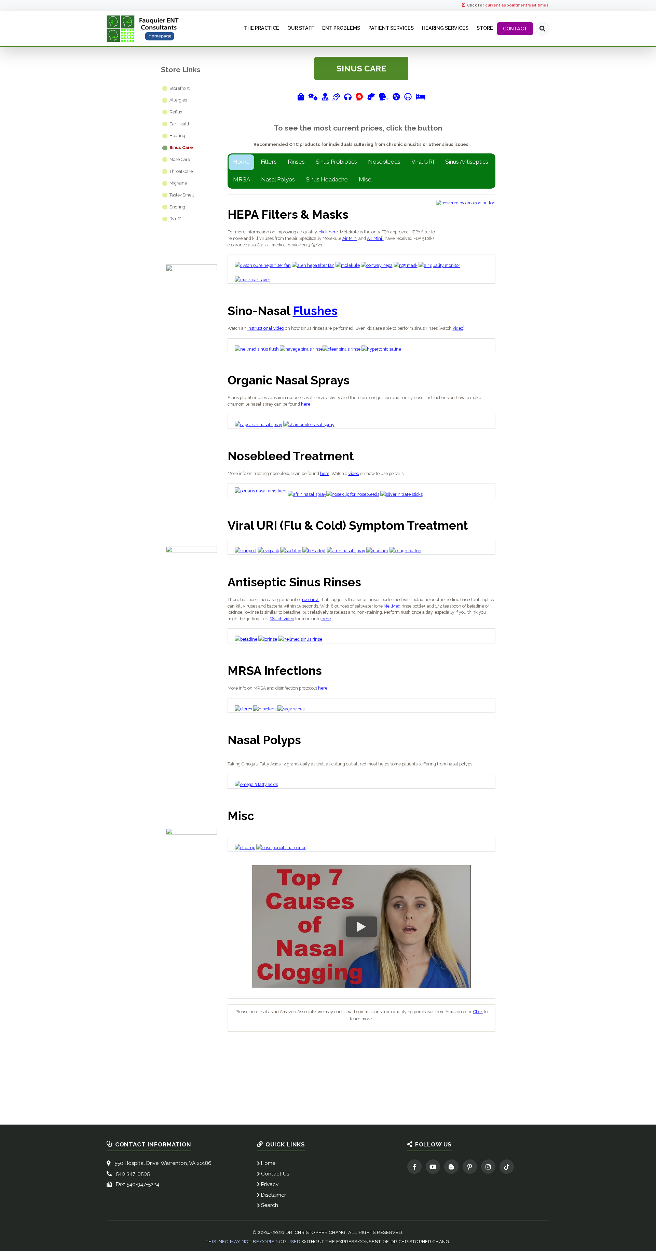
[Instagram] (488, 1166)
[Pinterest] (470, 1166)
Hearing (177, 135)
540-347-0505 (133, 1174)
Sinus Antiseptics (466, 161)
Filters (269, 161)
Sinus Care (181, 147)
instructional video (265, 328)
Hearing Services (445, 28)
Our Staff (300, 28)
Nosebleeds (384, 161)
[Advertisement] (361, 1050)
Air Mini (349, 238)
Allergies (178, 100)
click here (328, 231)
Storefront (179, 88)
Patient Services (391, 28)
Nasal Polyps (278, 179)
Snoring (177, 206)
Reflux (175, 111)
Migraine (178, 183)
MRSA (241, 179)
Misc (365, 179)
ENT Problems (341, 28)
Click (478, 1011)
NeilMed (392, 606)
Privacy (269, 1184)
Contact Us (275, 1174)
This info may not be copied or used (253, 1241)
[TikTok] (507, 1166)
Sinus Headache (327, 179)
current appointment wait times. (517, 5)
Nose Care (179, 159)
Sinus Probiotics (336, 161)
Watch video (282, 618)
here (305, 404)
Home (241, 161)
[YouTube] (433, 1166)
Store (485, 28)
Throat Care (181, 171)
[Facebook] (414, 1166)
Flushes (315, 311)
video (458, 328)
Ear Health (180, 123)
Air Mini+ (375, 238)
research (310, 599)
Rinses (296, 161)
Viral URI (422, 161)
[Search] (542, 29)
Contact (515, 28)
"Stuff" (175, 218)
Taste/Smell (181, 195)
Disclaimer (273, 1195)
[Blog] (451, 1166)
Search (269, 1205)
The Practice (261, 28)
